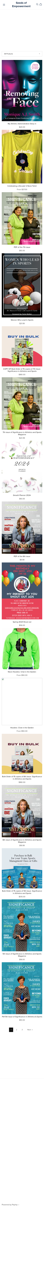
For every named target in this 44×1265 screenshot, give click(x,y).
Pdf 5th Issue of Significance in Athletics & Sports (22, 1017)
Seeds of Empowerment (21, 4)
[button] (18, 1205)
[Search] (37, 4)
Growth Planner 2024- (22, 495)
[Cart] (41, 4)
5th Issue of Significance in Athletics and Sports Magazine (22, 955)
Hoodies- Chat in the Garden (22, 728)
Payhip (14, 1205)
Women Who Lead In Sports (22, 320)
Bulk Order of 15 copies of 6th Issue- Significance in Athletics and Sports (22, 777)
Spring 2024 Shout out (22, 622)
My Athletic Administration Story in (22, 124)
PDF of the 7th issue (22, 247)
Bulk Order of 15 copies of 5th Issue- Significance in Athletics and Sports (22, 892)
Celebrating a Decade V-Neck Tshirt (22, 186)
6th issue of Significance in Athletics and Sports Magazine (22, 841)
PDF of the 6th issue (22, 556)
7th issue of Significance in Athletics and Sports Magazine (22, 433)
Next (29, 1030)
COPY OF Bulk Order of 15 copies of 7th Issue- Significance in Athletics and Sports (22, 370)
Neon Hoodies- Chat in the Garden (22, 672)
